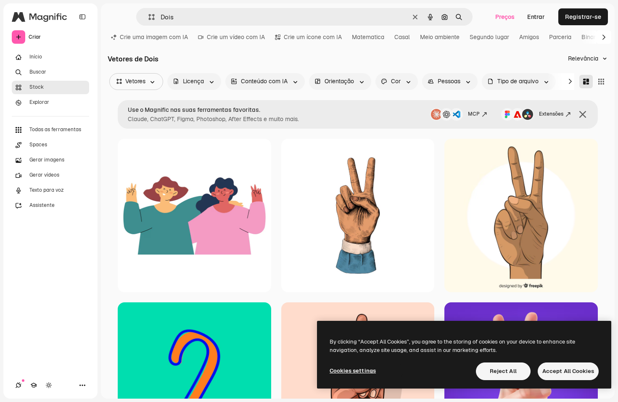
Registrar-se (583, 17)
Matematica (368, 37)
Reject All (503, 371)
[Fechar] (583, 114)
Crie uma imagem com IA (154, 37)
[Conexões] (18, 385)
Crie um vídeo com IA (236, 37)
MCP (474, 114)
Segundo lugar (489, 37)
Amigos (529, 37)
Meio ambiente (440, 37)
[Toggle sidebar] (82, 17)
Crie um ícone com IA (313, 37)
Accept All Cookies (568, 371)
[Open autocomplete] (148, 17)
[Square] (601, 81)
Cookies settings (353, 370)
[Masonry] (586, 81)
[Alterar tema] (48, 385)
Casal (402, 37)
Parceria (560, 37)
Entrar (536, 17)
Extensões (551, 114)
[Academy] (33, 385)
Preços (505, 17)
